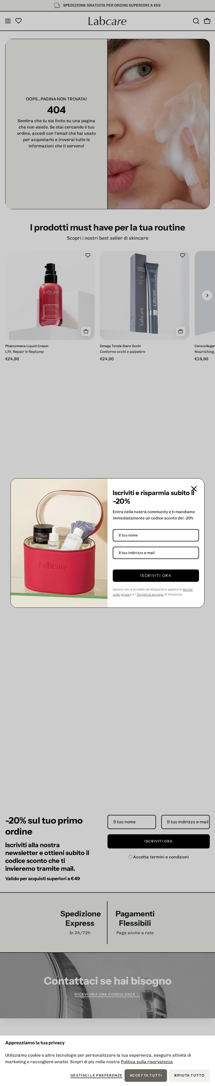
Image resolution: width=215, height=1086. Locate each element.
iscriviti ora (155, 575)
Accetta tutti (146, 1075)
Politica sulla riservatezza (147, 1061)
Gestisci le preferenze (96, 1075)
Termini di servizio (150, 594)
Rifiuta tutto (189, 1075)
